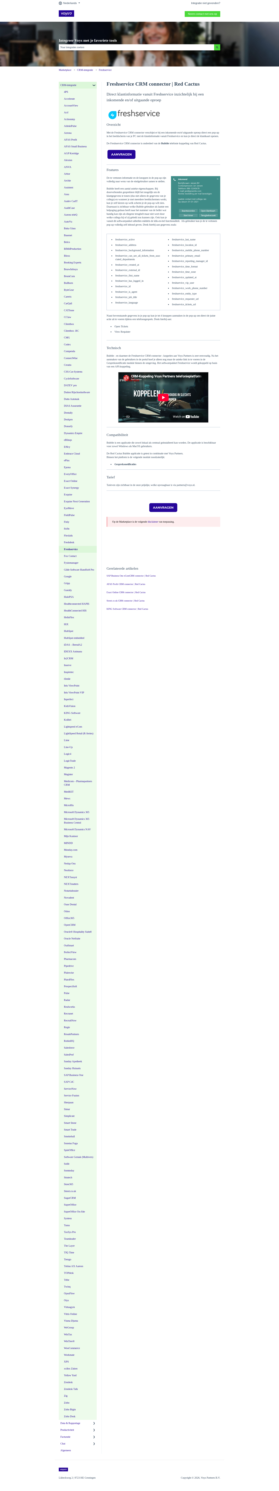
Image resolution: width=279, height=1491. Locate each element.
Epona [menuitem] (67, 467)
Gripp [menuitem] (67, 583)
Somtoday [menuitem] (69, 1170)
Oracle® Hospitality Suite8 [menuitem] (78, 931)
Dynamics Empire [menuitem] (73, 433)
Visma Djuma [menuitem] (71, 1320)
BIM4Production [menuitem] (72, 248)
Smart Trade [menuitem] (70, 1129)
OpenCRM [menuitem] (69, 924)
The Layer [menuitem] (69, 1245)
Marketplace (65, 70)
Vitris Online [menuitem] (70, 1314)
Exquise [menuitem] (68, 494)
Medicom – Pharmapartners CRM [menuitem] (78, 783)
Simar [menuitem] (67, 1109)
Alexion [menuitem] (68, 160)
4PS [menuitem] (66, 91)
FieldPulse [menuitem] (69, 515)
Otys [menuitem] (66, 1300)
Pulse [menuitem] (66, 993)
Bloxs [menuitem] (67, 255)
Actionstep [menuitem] (69, 119)
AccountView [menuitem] (71, 105)
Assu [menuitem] (66, 194)
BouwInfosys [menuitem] (71, 269)
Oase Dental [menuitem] (70, 904)
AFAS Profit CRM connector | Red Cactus (126, 584)
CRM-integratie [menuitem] (68, 85)
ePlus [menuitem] (66, 460)
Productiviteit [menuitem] (67, 1430)
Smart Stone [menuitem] (70, 1123)
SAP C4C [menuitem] (69, 1081)
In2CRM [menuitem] (68, 658)
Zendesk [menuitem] (68, 1382)
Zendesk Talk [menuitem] (71, 1389)
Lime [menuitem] (66, 740)
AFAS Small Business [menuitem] (75, 146)
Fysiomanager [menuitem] (71, 562)
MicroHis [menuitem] (69, 805)
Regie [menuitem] (67, 1027)
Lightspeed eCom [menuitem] (73, 726)
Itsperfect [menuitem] (68, 699)
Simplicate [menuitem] (69, 1116)
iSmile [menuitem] (67, 678)
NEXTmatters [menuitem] (71, 884)
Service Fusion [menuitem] (71, 1095)
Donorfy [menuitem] (68, 426)
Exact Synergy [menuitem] (71, 487)
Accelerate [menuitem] (69, 98)
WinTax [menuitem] (68, 1334)
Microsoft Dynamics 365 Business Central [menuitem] (76, 821)
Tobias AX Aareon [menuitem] (73, 1266)
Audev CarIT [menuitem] (71, 201)
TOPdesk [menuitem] (69, 1273)
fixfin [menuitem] (66, 528)
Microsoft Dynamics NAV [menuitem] (77, 829)
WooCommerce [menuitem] (72, 1348)
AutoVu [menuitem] (68, 221)
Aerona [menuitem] (68, 133)
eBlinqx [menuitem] (68, 440)
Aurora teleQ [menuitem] (70, 214)
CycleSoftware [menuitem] (71, 378)
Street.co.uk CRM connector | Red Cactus (126, 601)
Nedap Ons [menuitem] (70, 863)
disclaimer (153, 521)
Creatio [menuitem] (67, 365)
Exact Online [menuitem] (70, 481)
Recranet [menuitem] (68, 1013)
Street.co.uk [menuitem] (70, 1191)
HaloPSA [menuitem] (69, 597)
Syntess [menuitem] (68, 1218)
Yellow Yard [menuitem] (70, 1375)
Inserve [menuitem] (67, 665)
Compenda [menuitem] (69, 351)
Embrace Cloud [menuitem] (72, 453)
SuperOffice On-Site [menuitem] (74, 1211)
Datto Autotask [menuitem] (71, 399)
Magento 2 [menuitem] (69, 767)
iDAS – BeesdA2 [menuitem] (73, 644)
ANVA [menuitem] (67, 167)
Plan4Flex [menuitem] (69, 979)
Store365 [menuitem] (68, 1184)
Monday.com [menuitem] (70, 849)
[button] (94, 85)
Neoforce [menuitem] (68, 870)
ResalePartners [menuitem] (71, 1034)
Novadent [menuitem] (69, 897)
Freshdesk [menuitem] (69, 542)
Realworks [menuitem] (69, 1006)
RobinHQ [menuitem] (69, 1041)
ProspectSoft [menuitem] (70, 986)
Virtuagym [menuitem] (69, 1307)
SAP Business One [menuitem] (73, 1075)
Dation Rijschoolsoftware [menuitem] (77, 392)
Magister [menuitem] (68, 774)
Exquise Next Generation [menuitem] (77, 501)
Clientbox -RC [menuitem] (71, 330)
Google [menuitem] (68, 576)
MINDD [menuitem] (68, 843)
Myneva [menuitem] (68, 856)
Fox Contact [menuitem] (70, 556)
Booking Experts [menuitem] (72, 262)
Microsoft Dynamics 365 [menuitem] (76, 812)
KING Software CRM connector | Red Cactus (127, 609)
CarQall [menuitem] (68, 303)
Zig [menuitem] (65, 1395)
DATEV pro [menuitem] (70, 385)
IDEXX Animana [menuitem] (73, 651)
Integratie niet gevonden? (205, 3)
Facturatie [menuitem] (65, 1436)
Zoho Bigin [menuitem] (70, 1409)
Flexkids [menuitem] (68, 535)
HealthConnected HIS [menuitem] (75, 610)
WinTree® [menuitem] (69, 1341)
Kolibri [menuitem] (67, 719)
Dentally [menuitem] (68, 412)
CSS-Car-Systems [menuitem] (73, 371)
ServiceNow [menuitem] (70, 1088)
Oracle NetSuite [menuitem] (72, 938)
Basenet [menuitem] (68, 235)
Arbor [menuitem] (67, 173)
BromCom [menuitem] (69, 276)
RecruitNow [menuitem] (70, 1020)
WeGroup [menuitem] (69, 1327)
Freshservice (105, 70)
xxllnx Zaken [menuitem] (71, 1368)
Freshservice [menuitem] (71, 549)
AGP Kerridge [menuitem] (71, 153)
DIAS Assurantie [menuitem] (72, 405)
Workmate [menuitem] (69, 1355)
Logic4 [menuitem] (67, 754)
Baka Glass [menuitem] (70, 228)
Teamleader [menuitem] (70, 1238)
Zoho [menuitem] (66, 1402)
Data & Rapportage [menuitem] (70, 1423)
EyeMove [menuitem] (69, 508)
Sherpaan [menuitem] (68, 1102)
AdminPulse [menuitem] (70, 126)
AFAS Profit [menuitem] (70, 139)
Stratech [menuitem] (68, 1177)
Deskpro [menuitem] (68, 419)
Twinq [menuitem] (67, 1286)
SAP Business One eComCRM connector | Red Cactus (131, 576)
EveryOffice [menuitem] (70, 474)
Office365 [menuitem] (69, 918)
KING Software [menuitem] (72, 713)
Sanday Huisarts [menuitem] (72, 1068)
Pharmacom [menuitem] (70, 959)
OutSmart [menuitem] (69, 945)
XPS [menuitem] (66, 1361)
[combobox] (136, 47)
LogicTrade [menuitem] (70, 760)
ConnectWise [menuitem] (71, 358)
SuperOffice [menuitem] (70, 1204)
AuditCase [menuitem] (69, 208)
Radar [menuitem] (67, 1000)
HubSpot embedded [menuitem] (74, 638)
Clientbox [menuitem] (69, 324)
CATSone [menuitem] (69, 310)
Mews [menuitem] (67, 798)
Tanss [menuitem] (67, 1225)
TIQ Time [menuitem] (69, 1252)
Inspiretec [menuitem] (69, 672)
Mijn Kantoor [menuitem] (71, 836)
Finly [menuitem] (66, 522)
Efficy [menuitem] (67, 446)
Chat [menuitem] (62, 1443)
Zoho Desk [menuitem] (69, 1416)
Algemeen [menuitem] (65, 1450)
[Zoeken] (217, 47)
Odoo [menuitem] (67, 911)
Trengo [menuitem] (67, 1259)
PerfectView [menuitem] (70, 952)
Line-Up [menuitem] (68, 747)
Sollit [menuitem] (66, 1163)
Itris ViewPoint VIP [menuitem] (74, 692)
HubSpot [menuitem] (68, 631)
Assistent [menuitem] (68, 187)
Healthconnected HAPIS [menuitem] (76, 603)
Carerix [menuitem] (68, 296)
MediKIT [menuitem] (69, 791)
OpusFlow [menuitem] (69, 1293)
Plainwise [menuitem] (69, 972)
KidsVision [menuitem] (69, 706)
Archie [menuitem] (67, 180)
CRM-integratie (85, 70)
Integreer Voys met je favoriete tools (88, 40)
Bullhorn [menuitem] (68, 283)
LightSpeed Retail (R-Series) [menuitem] (78, 733)
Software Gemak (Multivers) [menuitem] (78, 1157)
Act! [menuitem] (66, 112)
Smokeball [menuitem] (69, 1136)
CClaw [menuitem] (67, 317)
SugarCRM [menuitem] (70, 1198)
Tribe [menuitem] (66, 1279)
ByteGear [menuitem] (69, 290)
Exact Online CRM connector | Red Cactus (126, 592)
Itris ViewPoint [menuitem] (71, 685)
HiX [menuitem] (66, 624)
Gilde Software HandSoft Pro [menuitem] (79, 569)
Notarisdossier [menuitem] (71, 890)
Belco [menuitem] (67, 242)
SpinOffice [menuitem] (69, 1150)
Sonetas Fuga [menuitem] (71, 1143)
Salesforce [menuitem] (69, 1047)
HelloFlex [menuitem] (69, 617)
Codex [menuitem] (67, 344)
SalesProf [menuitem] (69, 1054)
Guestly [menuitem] (68, 590)
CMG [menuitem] (67, 337)
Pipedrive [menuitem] (69, 966)
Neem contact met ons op (202, 14)
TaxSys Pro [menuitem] (70, 1232)
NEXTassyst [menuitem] (70, 877)
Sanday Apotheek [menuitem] (73, 1061)
